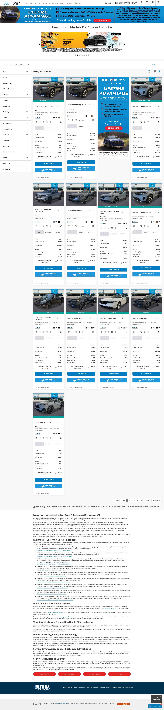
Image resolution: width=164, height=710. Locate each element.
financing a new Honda (65, 617)
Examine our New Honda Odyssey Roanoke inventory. (52, 588)
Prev (123, 500)
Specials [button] (37, 3)
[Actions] (60, 106)
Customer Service (104, 687)
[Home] (23, 3)
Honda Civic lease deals (55, 612)
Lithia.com (95, 687)
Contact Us (119, 674)
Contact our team (110, 608)
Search (154, 65)
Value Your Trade (44, 674)
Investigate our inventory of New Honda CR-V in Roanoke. (54, 550)
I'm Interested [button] (49, 164)
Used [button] (31, 3)
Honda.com (79, 705)
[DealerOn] (37, 704)
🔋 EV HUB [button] (78, 3)
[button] (62, 88)
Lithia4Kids (89, 687)
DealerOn (57, 703)
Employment (81, 687)
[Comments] (61, 122)
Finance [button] (44, 3)
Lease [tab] (58, 128)
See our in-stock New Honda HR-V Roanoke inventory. (53, 570)
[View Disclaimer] (50, 122)
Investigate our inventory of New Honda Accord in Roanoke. (54, 556)
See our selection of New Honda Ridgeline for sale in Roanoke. (55, 600)
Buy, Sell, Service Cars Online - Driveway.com (121, 687)
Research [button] (70, 3)
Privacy (75, 687)
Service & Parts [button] (53, 3)
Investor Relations (67, 687)
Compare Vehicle (43, 177)
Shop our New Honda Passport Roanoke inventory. (51, 594)
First (117, 500)
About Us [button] (62, 3)
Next (142, 500)
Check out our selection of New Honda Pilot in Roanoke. (53, 582)
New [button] (27, 3)
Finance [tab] (48, 128)
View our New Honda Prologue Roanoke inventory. (51, 576)
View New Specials (94, 674)
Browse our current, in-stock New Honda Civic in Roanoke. (54, 564)
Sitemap (62, 703)
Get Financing (69, 674)
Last (148, 500)
